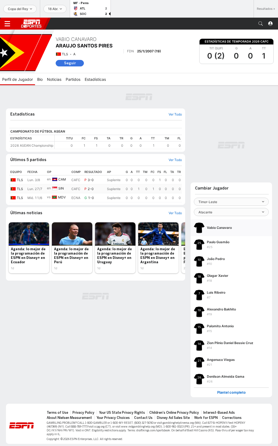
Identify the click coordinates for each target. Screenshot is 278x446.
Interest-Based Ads (219, 413)
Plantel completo (231, 392)
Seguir (70, 63)
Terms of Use (57, 413)
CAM (62, 179)
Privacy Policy (83, 413)
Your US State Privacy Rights (122, 413)
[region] (118, 142)
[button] (260, 23)
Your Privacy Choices (113, 418)
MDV (62, 197)
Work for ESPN (206, 418)
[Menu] (7, 24)
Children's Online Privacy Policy (174, 413)
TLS (65, 54)
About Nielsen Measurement (69, 418)
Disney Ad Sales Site (173, 418)
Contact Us (143, 418)
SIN (61, 188)
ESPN (31, 24)
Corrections (232, 418)
